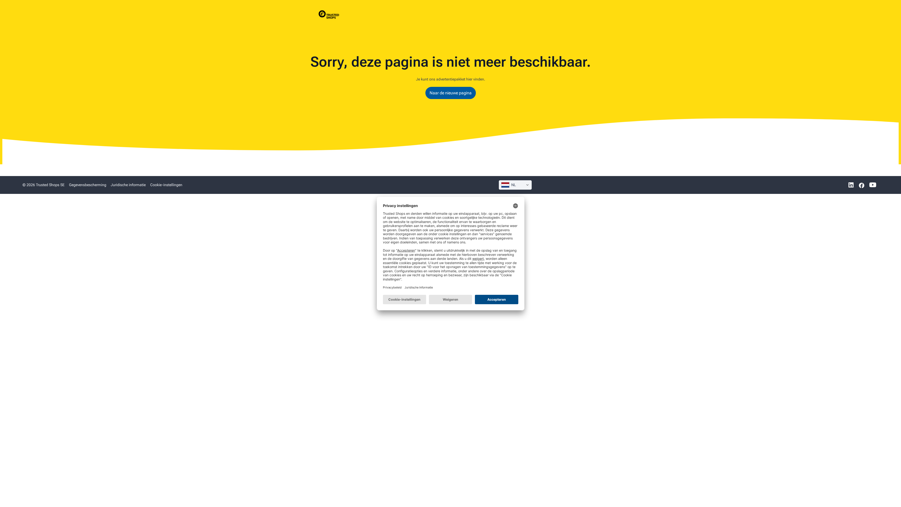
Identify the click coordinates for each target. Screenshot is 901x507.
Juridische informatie (128, 185)
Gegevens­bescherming (87, 185)
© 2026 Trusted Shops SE (44, 185)
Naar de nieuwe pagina (451, 92)
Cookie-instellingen (166, 185)
